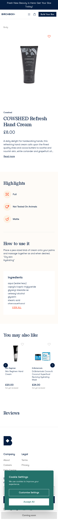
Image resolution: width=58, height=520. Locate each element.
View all (16, 307)
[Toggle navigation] (29, 14)
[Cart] (34, 14)
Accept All (29, 501)
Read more (9, 156)
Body (5, 27)
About (6, 460)
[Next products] (52, 365)
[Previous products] (5, 365)
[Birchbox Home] (8, 14)
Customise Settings (29, 492)
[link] (15, 366)
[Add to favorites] (49, 36)
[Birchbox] (7, 441)
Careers (7, 465)
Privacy (25, 465)
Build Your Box (47, 14)
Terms (25, 460)
